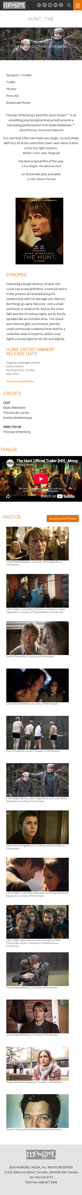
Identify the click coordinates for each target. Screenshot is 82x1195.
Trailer (11, 82)
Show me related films (20, 381)
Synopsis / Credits (19, 75)
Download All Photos (62, 518)
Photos (11, 89)
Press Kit (12, 96)
